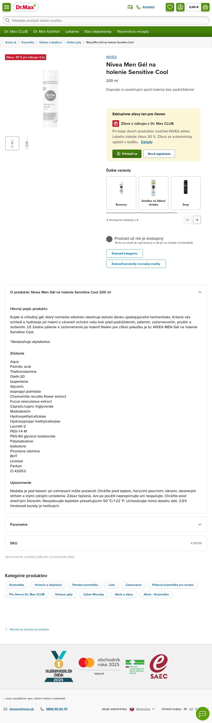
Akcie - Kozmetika (156, 594)
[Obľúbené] (170, 7)
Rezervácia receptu (133, 31)
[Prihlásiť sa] (180, 7)
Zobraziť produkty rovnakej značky (136, 263)
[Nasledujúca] (197, 220)
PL (196, 709)
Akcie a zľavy (124, 594)
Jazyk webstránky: (114, 709)
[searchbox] (106, 20)
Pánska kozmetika (85, 584)
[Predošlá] (188, 220)
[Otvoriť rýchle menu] (6, 7)
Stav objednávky (98, 31)
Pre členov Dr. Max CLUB (27, 594)
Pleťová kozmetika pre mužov (173, 584)
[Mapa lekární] (130, 7)
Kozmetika (16, 584)
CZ (191, 709)
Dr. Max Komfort (46, 31)
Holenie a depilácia (48, 584)
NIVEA (111, 57)
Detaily (147, 142)
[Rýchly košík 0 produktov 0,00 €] (205, 7)
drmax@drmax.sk (22, 709)
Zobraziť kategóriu (124, 253)
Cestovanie (133, 584)
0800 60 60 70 (56, 709)
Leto (112, 584)
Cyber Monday (93, 594)
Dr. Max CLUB (16, 31)
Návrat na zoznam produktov (29, 629)
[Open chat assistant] (202, 713)
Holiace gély (64, 594)
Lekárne (72, 31)
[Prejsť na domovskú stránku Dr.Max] (26, 6)
